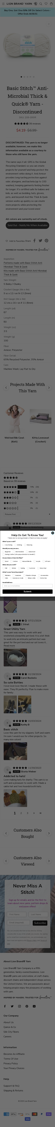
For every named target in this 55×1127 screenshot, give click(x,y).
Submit (27, 591)
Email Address (7, 582)
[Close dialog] (52, 532)
